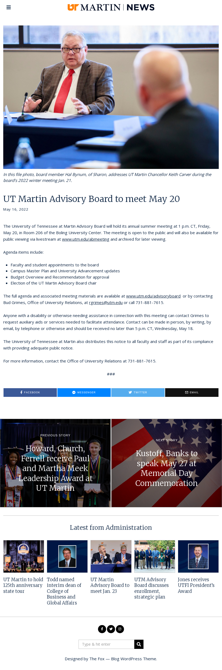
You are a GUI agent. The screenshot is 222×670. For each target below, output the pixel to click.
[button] (138, 644)
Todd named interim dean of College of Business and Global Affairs (64, 591)
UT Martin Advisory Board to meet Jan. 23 (109, 585)
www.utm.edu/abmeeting (85, 239)
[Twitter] (111, 629)
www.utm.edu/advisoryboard (153, 296)
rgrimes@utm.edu (106, 302)
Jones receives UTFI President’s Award (196, 585)
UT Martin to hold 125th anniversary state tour (23, 585)
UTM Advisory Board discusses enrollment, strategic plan (151, 588)
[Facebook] (102, 629)
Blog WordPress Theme (133, 658)
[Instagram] (120, 629)
